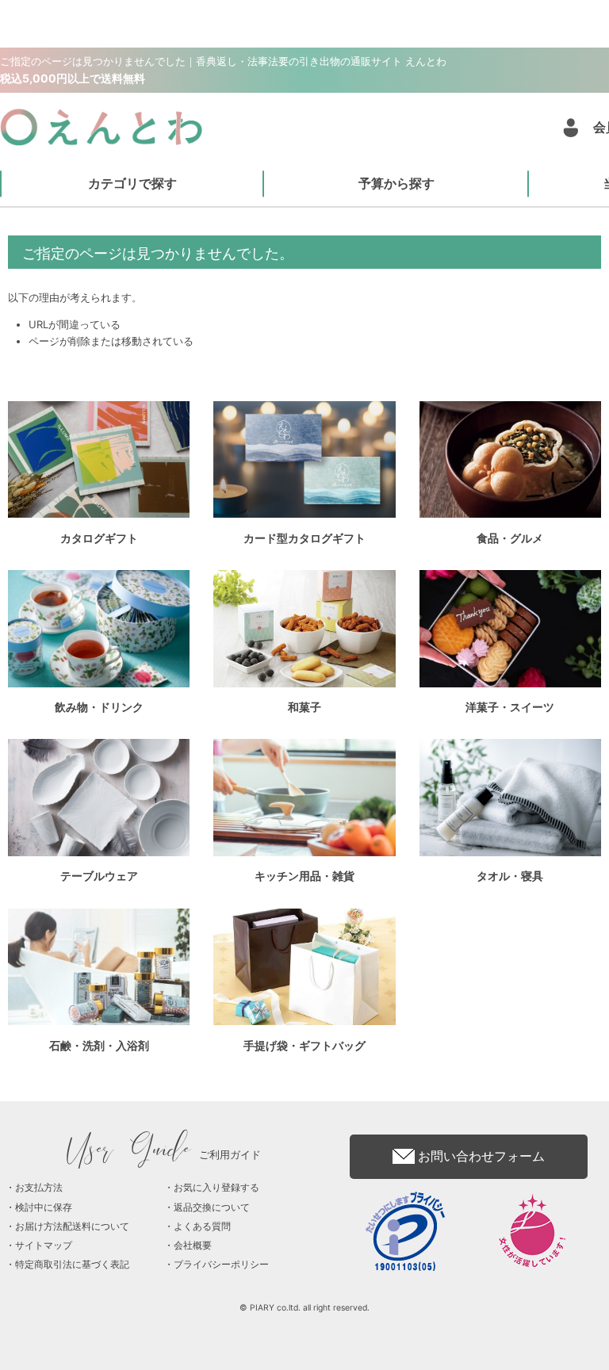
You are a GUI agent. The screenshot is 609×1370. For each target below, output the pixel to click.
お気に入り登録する (216, 1187)
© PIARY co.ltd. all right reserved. (304, 1308)
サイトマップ (43, 1245)
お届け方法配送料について (72, 1226)
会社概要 (193, 1245)
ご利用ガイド (164, 1154)
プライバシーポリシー (221, 1264)
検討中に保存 (43, 1207)
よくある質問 (202, 1226)
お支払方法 (39, 1187)
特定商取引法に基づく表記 (72, 1264)
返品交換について (212, 1207)
